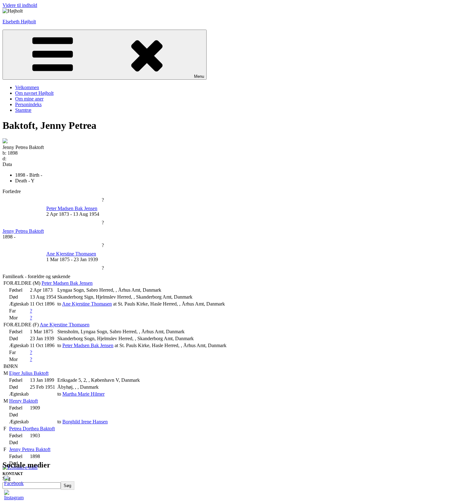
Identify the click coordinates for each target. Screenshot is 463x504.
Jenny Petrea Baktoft (29, 449)
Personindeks (28, 104)
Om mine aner (29, 98)
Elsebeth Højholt (19, 21)
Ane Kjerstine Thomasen (64, 324)
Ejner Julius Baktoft (29, 373)
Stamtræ (23, 110)
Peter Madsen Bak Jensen (67, 283)
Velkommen (27, 87)
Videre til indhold (20, 5)
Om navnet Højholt (34, 93)
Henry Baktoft (23, 401)
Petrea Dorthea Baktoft (32, 428)
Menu (199, 76)
